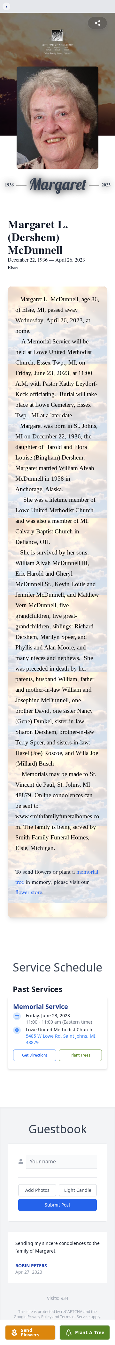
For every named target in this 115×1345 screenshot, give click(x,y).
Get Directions (35, 1055)
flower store (28, 892)
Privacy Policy (39, 1316)
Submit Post (57, 1205)
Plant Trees (80, 1055)
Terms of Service (75, 1316)
